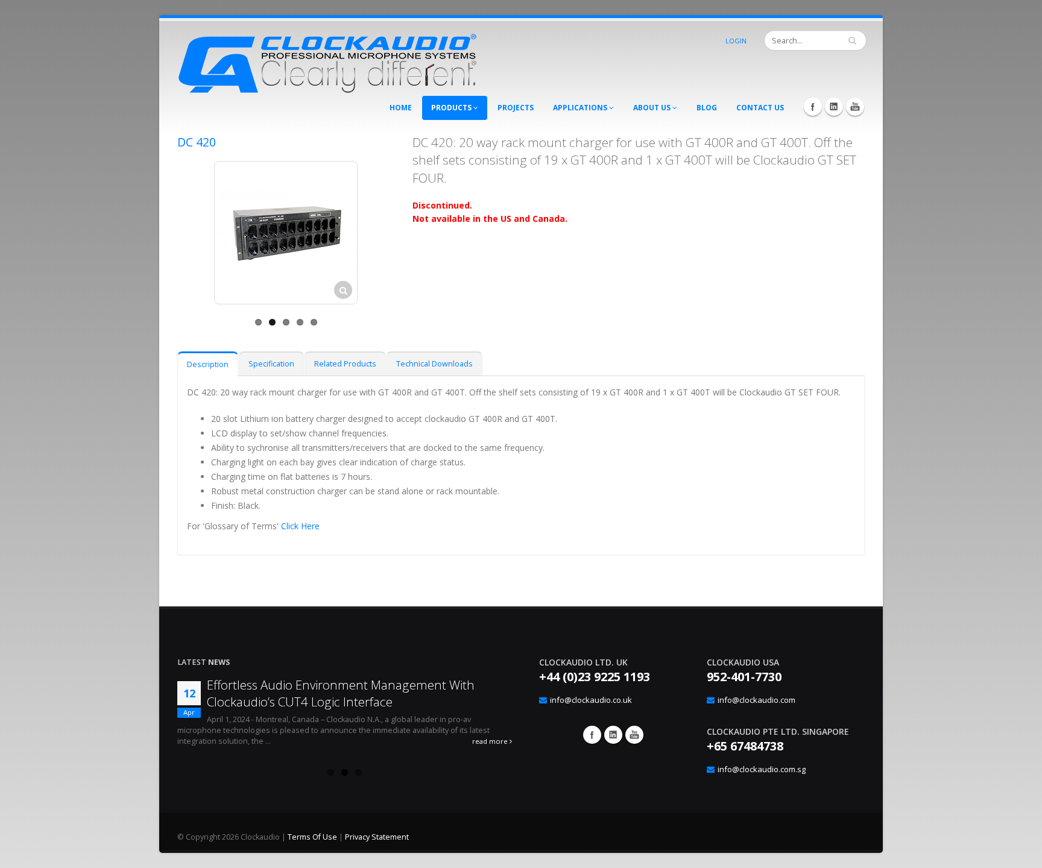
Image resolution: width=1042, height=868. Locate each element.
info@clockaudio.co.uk (591, 699)
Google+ (613, 735)
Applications (581, 107)
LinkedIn (834, 107)
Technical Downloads (434, 364)
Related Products (345, 364)
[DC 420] (286, 232)
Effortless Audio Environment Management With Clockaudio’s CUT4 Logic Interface (341, 693)
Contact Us (760, 107)
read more (491, 741)
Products (452, 107)
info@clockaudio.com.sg (762, 769)
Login (736, 40)
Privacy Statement (377, 837)
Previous (162, 235)
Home (401, 107)
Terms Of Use (312, 837)
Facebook (813, 107)
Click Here (300, 526)
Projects (515, 107)
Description (208, 364)
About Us (652, 107)
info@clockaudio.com (756, 699)
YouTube (855, 107)
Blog (706, 107)
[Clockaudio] (328, 60)
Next (410, 235)
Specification (271, 364)
